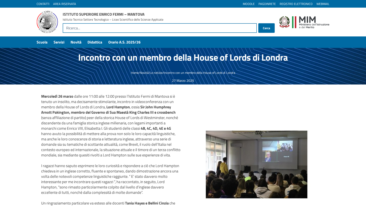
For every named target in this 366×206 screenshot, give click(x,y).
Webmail (322, 4)
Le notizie (156, 72)
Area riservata (64, 4)
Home (135, 72)
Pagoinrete (267, 4)
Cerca (266, 28)
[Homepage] (47, 22)
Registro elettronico (296, 4)
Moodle (249, 4)
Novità (144, 72)
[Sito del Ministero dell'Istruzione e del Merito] (304, 22)
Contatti (43, 4)
